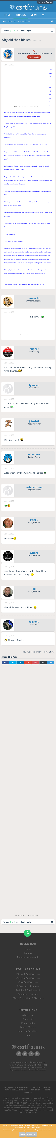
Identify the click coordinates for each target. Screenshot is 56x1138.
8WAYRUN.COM (40, 1067)
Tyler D (34, 519)
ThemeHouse (40, 1064)
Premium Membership (28, 957)
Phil (34, 588)
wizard (34, 552)
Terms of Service (28, 1027)
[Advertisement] (25, 85)
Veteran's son (34, 487)
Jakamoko (34, 298)
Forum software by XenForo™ (20, 1062)
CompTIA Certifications (28, 978)
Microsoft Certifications (28, 974)
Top (27, 933)
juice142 (34, 421)
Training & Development (28, 990)
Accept (22, 1134)
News (34, 15)
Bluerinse (34, 454)
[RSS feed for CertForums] (37, 1053)
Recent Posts (24, 21)
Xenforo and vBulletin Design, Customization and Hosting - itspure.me (28, 1091)
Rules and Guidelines (28, 1031)
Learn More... (31, 1134)
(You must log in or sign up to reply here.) (39, 652)
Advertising (28, 1015)
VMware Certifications (28, 986)
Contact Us (28, 1019)
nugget (34, 348)
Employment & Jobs (28, 994)
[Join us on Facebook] (19, 1053)
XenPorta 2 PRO (16, 1067)
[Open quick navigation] (52, 31)
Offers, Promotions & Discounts (28, 998)
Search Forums (9, 21)
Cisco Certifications (28, 982)
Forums (21, 15)
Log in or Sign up (45, 2)
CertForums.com (40, 1070)
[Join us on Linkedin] (31, 1053)
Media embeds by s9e (38, 1062)
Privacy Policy (28, 1023)
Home (7, 15)
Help (28, 1035)
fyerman (34, 385)
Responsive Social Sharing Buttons (21, 1070)
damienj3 (34, 621)
